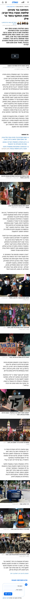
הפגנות (26, 573)
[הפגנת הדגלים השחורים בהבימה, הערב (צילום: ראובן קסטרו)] (15, 346)
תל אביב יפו (21, 573)
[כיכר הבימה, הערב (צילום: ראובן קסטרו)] (15, 493)
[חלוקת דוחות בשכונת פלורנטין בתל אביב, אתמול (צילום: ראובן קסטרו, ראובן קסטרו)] (15, 195)
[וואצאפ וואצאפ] (6, 2)
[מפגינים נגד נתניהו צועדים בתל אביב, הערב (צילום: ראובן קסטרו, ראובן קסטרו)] (15, 317)
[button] (23, 2)
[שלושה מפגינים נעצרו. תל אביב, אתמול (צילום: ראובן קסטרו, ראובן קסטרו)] (15, 287)
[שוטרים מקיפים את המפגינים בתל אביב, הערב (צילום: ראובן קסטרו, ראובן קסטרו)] (15, 545)
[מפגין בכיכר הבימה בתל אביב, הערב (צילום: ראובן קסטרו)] (15, 519)
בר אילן (12, 573)
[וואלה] (15, 2)
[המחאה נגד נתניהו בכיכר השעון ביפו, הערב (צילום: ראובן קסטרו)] (15, 432)
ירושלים (16, 573)
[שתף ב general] (3, 2)
